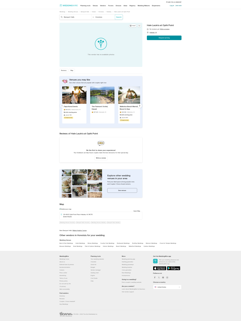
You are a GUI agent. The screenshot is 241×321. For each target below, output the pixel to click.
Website (144, 6)
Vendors (103, 6)
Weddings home (64, 259)
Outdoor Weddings (149, 246)
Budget (93, 267)
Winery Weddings (93, 243)
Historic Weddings (108, 246)
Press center (63, 273)
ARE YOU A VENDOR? (175, 2)
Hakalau (109, 12)
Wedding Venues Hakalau (98, 222)
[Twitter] (159, 277)
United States (161, 287)
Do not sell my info (65, 283)
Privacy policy (63, 281)
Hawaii (94, 12)
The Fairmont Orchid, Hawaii (100, 107)
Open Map (136, 211)
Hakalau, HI (153, 32)
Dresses (118, 6)
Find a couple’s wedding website (131, 282)
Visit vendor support (128, 292)
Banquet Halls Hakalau (113, 222)
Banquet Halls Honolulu (83, 222)
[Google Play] (173, 270)
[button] (100, 150)
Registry (132, 6)
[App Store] (159, 270)
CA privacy (62, 286)
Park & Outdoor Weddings (92, 246)
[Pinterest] (163, 277)
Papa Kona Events (71, 106)
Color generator (126, 270)
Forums (110, 6)
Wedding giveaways (128, 264)
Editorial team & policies (66, 264)
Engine (93, 275)
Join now (178, 6)
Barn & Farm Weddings (66, 243)
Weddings (62, 12)
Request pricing (164, 38)
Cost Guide (94, 278)
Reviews (64, 70)
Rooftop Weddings (137, 243)
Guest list (93, 264)
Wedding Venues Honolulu (67, 222)
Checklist (93, 262)
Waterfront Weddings (135, 246)
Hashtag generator (127, 262)
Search (119, 17)
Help (92, 281)
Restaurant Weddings (123, 243)
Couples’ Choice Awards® (67, 301)
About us (62, 262)
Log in (172, 6)
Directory (62, 296)
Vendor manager (96, 270)
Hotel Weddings (80, 243)
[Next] (140, 106)
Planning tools (85, 6)
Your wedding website (97, 259)
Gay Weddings (63, 304)
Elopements (156, 6)
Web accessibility (64, 289)
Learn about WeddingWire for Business (133, 289)
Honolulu (101, 12)
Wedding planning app (128, 259)
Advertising (62, 275)
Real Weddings (126, 273)
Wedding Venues (73, 12)
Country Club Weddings (107, 243)
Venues (95, 6)
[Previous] (62, 106)
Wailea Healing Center (79, 230)
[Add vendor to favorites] (139, 25)
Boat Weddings (77, 246)
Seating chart (95, 273)
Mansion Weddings (151, 243)
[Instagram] (167, 277)
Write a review (101, 158)
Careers (61, 270)
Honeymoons (126, 275)
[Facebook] (154, 277)
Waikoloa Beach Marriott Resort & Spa (129, 107)
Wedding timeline (127, 267)
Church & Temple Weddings (168, 243)
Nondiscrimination (64, 267)
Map (72, 70)
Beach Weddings (121, 246)
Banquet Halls (85, 12)
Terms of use (63, 278)
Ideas (125, 6)
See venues (122, 190)
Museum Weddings (65, 246)
